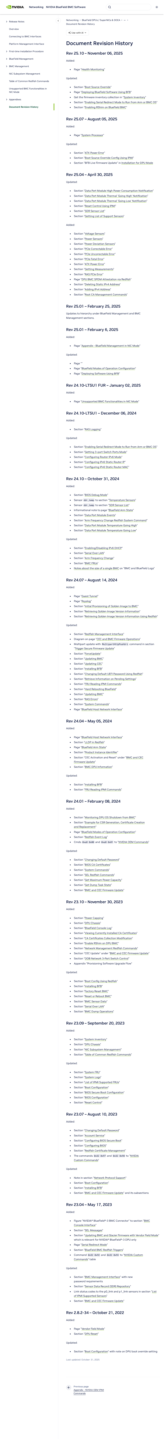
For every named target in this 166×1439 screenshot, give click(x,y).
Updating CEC (93, 663)
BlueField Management (21, 58)
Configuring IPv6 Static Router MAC (106, 467)
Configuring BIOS (95, 1145)
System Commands (97, 704)
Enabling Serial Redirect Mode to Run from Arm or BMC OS (120, 102)
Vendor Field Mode (93, 1328)
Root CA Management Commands (106, 294)
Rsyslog (86, 601)
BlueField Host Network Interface (102, 709)
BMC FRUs (91, 563)
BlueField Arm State (121, 510)
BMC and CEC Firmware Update (104, 890)
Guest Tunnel (89, 596)
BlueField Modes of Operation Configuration (108, 368)
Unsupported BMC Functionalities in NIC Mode (28, 90)
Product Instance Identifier (101, 752)
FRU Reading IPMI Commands (103, 683)
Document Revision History (23, 106)
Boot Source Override (98, 87)
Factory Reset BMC (96, 991)
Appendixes (15, 99)
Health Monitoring (93, 69)
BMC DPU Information (98, 766)
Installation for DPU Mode (137, 162)
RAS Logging (93, 429)
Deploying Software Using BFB (100, 373)
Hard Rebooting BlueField (100, 689)
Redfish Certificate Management (105, 1150)
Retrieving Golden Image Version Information (112, 611)
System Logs (92, 1077)
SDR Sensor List (94, 211)
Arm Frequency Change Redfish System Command (116, 520)
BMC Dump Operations (99, 1011)
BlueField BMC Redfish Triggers (104, 1249)
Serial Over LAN (94, 553)
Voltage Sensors (94, 233)
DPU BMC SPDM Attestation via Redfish (106, 279)
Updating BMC (94, 658)
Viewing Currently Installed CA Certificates (110, 933)
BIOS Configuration (96, 1097)
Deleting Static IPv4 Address (102, 284)
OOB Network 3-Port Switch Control (106, 958)
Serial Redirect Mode (94, 1244)
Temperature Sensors (122, 500)
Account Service (94, 1135)
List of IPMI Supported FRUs (102, 1082)
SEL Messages (93, 1230)
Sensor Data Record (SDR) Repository (107, 1286)
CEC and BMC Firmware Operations (118, 639)
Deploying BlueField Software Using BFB (106, 92)
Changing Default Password (102, 859)
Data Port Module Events (100, 515)
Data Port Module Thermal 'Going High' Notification (116, 195)
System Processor (92, 135)
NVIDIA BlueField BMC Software (66, 7)
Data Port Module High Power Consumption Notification (119, 190)
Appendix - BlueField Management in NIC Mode (110, 345)
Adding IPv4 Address (97, 289)
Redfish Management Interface (104, 634)
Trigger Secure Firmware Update (94, 648)
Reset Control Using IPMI (100, 205)
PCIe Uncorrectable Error (100, 254)
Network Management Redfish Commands (111, 948)
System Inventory (134, 97)
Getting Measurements (99, 269)
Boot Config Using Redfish (101, 981)
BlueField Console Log (98, 928)
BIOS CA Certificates (97, 864)
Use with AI (77, 32)
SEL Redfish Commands (99, 874)
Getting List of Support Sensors (104, 216)
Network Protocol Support (109, 1177)
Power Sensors (93, 238)
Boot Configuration (96, 1087)
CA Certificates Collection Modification (108, 938)
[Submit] (109, 7)
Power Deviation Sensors (100, 243)
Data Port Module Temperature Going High (111, 525)
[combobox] (128, 7)
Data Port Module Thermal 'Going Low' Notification (115, 200)
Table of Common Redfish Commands (29, 81)
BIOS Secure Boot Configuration (104, 1092)
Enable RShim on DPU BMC (101, 943)
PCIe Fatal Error (94, 259)
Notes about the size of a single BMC (96, 568)
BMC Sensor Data (96, 1001)
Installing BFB (93, 668)
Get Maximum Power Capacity (103, 879)
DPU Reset (91, 1333)
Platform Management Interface (26, 43)
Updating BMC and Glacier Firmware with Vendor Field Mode (121, 1235)
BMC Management (19, 66)
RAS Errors (91, 699)
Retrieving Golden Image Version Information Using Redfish (121, 616)
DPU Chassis (92, 923)
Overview (14, 29)
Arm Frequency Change (99, 558)
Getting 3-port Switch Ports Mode (105, 452)
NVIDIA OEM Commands (133, 842)
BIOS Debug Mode (96, 494)
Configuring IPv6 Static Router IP (105, 462)
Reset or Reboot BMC (98, 996)
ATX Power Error (94, 152)
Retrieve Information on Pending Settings (110, 678)
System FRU (92, 1072)
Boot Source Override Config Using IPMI (109, 157)
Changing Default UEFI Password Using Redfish (113, 673)
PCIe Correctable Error (98, 248)
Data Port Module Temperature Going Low (110, 530)
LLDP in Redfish (94, 742)
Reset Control (93, 1102)
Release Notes (16, 21)
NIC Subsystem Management (24, 73)
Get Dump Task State (98, 884)
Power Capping (94, 918)
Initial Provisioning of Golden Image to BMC (111, 606)
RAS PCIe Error (93, 274)
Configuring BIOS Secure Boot (103, 1140)
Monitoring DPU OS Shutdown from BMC (110, 817)
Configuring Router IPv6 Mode (103, 457)
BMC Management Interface (102, 1276)
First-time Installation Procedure (26, 51)
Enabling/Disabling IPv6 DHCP (103, 548)
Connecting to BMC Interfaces (25, 36)
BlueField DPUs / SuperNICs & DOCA (101, 20)
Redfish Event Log (96, 837)
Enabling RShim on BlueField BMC (105, 107)
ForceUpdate (92, 653)
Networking (36, 7)
